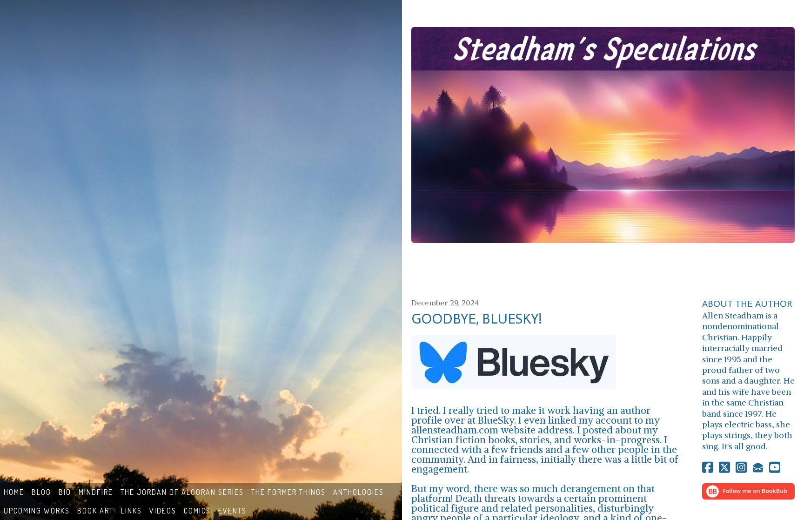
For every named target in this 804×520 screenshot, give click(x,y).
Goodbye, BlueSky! (476, 319)
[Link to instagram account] (741, 467)
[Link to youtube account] (774, 467)
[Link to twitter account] (724, 467)
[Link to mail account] (758, 467)
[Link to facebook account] (707, 467)
